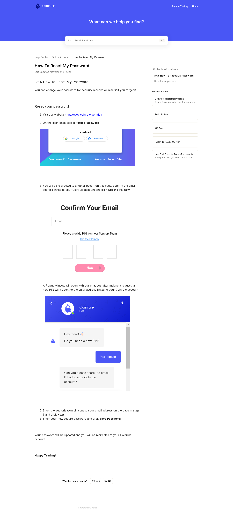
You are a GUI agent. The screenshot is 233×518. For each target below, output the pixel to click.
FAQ (54, 57)
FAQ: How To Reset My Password (174, 75)
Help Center (41, 57)
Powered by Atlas (87, 507)
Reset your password (166, 81)
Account (64, 57)
